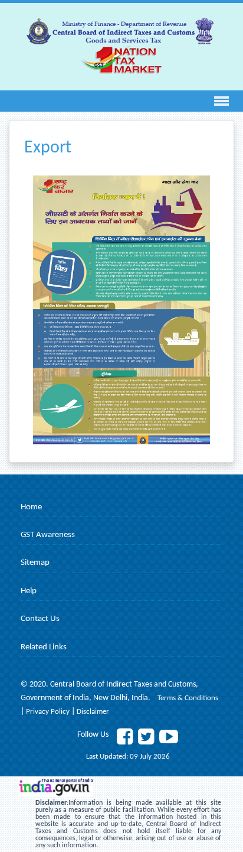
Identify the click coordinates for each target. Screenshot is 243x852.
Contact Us (40, 618)
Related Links (44, 647)
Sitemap (35, 562)
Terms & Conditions (187, 698)
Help (29, 591)
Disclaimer (93, 712)
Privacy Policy (48, 712)
